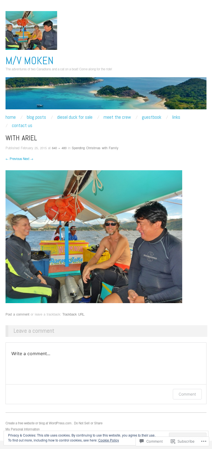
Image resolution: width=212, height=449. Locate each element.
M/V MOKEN (30, 60)
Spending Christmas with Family (95, 148)
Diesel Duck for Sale (74, 117)
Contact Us (22, 125)
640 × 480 (59, 148)
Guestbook (151, 117)
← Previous (14, 158)
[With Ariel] (94, 236)
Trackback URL (73, 314)
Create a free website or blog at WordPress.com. (39, 423)
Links (176, 117)
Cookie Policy (108, 440)
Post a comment (17, 314)
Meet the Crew (117, 117)
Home (11, 117)
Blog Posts (36, 117)
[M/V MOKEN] (106, 95)
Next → (28, 158)
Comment (187, 394)
